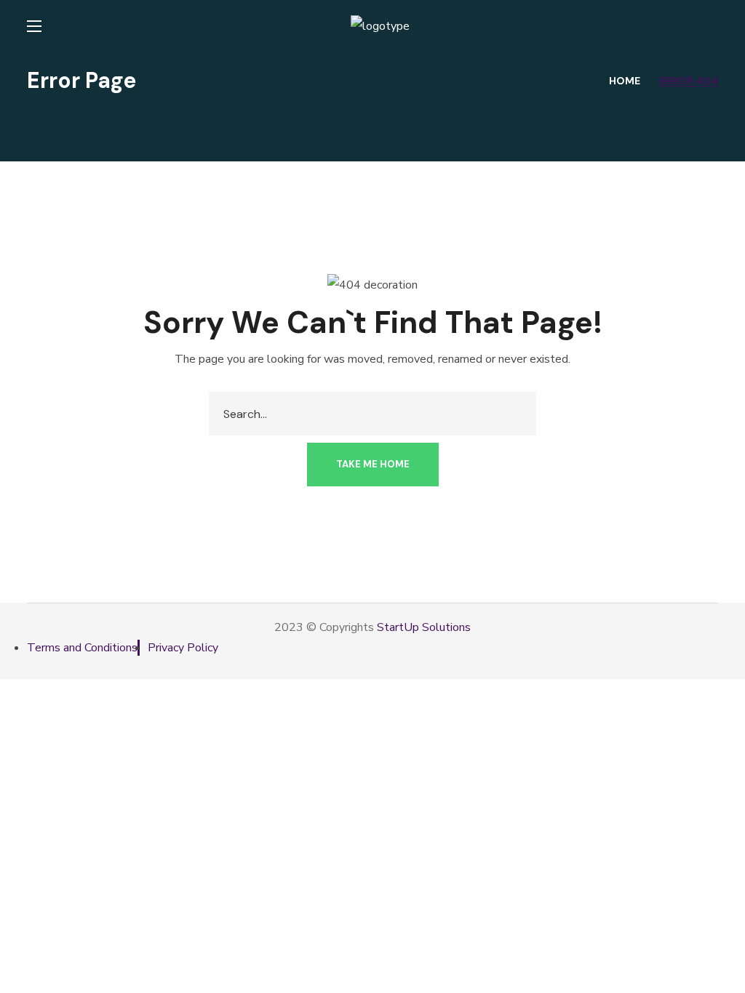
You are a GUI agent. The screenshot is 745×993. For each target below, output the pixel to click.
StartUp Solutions (424, 627)
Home (624, 80)
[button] (373, 464)
